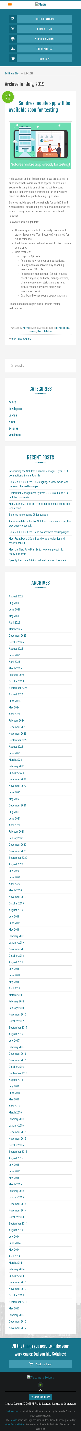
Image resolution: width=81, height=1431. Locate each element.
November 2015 (17, 1138)
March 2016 (15, 1112)
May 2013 (14, 1308)
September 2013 (18, 1302)
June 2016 (14, 1092)
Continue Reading (21, 338)
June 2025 (14, 655)
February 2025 (16, 674)
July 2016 (14, 1086)
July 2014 (14, 1236)
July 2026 (14, 603)
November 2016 (17, 1060)
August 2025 (16, 648)
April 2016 (14, 1106)
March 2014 (15, 1262)
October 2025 (16, 642)
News (40, 331)
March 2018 (15, 994)
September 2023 (18, 740)
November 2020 (17, 851)
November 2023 (17, 733)
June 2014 (14, 1243)
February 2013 (16, 1315)
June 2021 (14, 818)
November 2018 (17, 949)
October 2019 (16, 903)
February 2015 (16, 1190)
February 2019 (16, 936)
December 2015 (17, 1132)
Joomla (32, 331)
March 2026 (15, 629)
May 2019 (14, 929)
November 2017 (17, 1014)
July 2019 (14, 916)
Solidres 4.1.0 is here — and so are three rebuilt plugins (39, 532)
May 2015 (14, 1177)
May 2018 (14, 981)
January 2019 (16, 942)
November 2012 (17, 1328)
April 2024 (14, 714)
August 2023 (16, 746)
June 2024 (14, 701)
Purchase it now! (43, 1364)
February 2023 (16, 766)
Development (62, 327)
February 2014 (16, 1269)
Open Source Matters (15, 1424)
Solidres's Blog (12, 73)
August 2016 (16, 1079)
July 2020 (14, 870)
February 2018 (16, 1001)
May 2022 (14, 799)
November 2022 (17, 785)
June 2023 (14, 753)
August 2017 (16, 1034)
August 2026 (16, 596)
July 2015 (14, 1164)
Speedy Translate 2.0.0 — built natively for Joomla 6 (37, 560)
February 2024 (16, 720)
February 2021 (16, 831)
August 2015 (16, 1158)
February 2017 (16, 1047)
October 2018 (16, 955)
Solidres (48, 331)
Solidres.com (12, 1411)
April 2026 (14, 622)
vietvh (26, 327)
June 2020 (14, 877)
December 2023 (17, 727)
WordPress (15, 435)
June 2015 (14, 1171)
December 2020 (17, 844)
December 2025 (17, 635)
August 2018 (16, 962)
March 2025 (15, 668)
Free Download (44, 49)
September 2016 (18, 1073)
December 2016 (17, 1053)
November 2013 (17, 1288)
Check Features (44, 19)
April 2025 (14, 661)
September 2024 (18, 687)
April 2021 (14, 825)
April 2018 (14, 988)
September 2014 (18, 1223)
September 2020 (18, 857)
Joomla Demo (44, 29)
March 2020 (15, 890)
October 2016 (16, 1066)
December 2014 (17, 1204)
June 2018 (14, 975)
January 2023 (16, 772)
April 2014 (14, 1256)
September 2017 (18, 1027)
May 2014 (14, 1249)
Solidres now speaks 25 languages (28, 514)
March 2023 (15, 759)
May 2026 (14, 616)
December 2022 (17, 779)
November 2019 (17, 897)
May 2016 (14, 1099)
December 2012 (17, 1321)
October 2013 (16, 1295)
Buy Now (45, 58)
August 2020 (16, 864)
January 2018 (16, 1008)
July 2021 (14, 812)
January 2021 (16, 838)
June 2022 (14, 792)
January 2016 (16, 1125)
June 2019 (14, 923)
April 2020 (14, 883)
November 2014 (17, 1210)
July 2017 (14, 1040)
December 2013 (17, 1282)
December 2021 (17, 805)
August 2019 (16, 910)
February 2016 (16, 1119)
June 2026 (14, 609)
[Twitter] (40, 1385)
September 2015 (18, 1151)
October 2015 (16, 1145)
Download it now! (41, 1396)
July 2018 (14, 968)
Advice (12, 402)
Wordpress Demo (44, 39)
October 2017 (16, 1021)
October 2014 (16, 1217)
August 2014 (16, 1230)
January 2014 (16, 1275)
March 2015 (15, 1184)
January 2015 (16, 1197)
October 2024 (16, 681)
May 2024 (14, 707)
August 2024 (16, 694)
